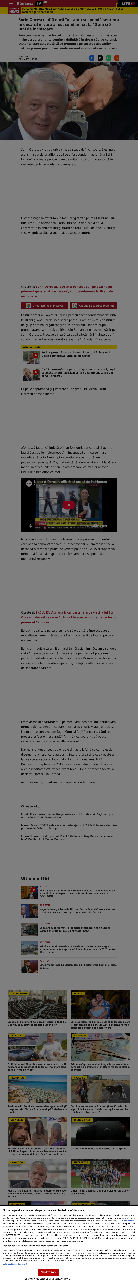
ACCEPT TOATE (48, 1272)
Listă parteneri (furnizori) (15, 1264)
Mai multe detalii (126, 1220)
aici (124, 1232)
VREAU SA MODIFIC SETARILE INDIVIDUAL (47, 1278)
